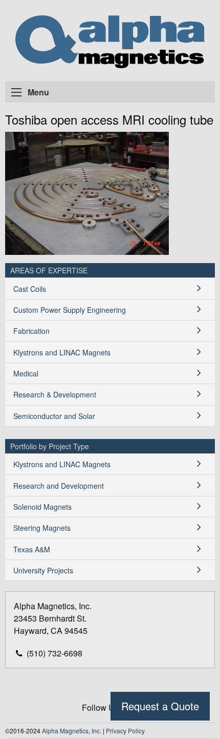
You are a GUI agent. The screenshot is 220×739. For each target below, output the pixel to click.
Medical (25, 373)
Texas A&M (31, 549)
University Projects (43, 570)
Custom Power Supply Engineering (69, 310)
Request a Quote (160, 705)
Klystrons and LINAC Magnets (62, 352)
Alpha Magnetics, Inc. (71, 730)
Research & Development (54, 394)
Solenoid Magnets (42, 507)
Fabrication (31, 331)
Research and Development (58, 486)
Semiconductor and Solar (54, 416)
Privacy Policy (125, 730)
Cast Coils (29, 289)
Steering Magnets (42, 528)
